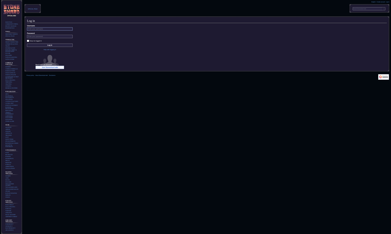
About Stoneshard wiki (41, 75)
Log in (49, 45)
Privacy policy (30, 75)
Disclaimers (52, 75)
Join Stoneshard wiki (50, 67)
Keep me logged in (36, 41)
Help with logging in (50, 49)
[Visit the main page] (11, 10)
